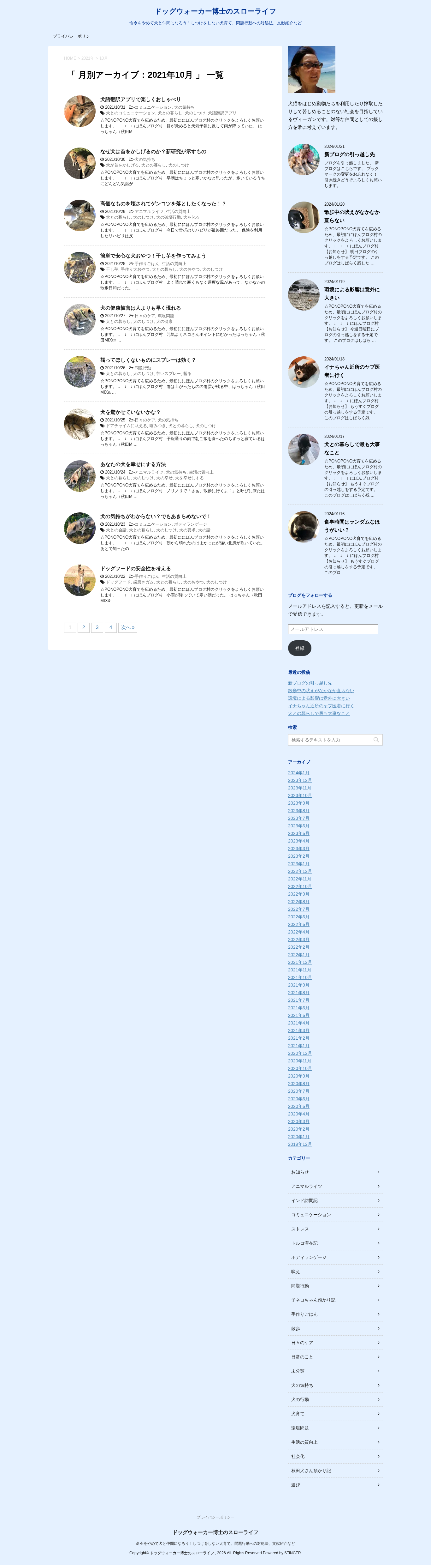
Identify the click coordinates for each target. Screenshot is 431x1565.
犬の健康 (164, 321)
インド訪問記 (304, 1200)
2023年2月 (299, 856)
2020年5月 (299, 1106)
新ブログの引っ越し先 (349, 154)
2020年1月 (299, 1136)
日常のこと (302, 1356)
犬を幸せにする (189, 477)
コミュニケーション (153, 107)
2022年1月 (299, 954)
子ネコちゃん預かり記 (313, 1299)
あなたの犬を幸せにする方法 (133, 464)
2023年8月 (299, 810)
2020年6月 (299, 1098)
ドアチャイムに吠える (126, 425)
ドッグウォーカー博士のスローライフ (215, 11)
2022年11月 (299, 878)
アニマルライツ (149, 211)
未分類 (297, 1371)
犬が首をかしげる (122, 165)
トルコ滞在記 (304, 1243)
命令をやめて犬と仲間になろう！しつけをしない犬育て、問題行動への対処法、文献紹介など (215, 1543)
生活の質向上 (178, 211)
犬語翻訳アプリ (222, 113)
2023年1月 (299, 863)
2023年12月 (300, 780)
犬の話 (204, 530)
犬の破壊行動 (168, 217)
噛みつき (158, 425)
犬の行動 (300, 1399)
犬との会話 (116, 530)
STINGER (292, 1553)
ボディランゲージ (190, 524)
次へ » (127, 627)
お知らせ (300, 1172)
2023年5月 (299, 833)
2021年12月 (300, 962)
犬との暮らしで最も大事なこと (319, 713)
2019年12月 (300, 1144)
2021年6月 (299, 1007)
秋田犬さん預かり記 (311, 1470)
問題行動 (143, 368)
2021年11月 (299, 969)
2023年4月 (299, 840)
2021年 (87, 58)
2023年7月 (299, 818)
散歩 (295, 1328)
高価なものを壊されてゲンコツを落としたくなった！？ (163, 203)
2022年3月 (299, 939)
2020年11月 (299, 1060)
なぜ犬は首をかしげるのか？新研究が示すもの (153, 151)
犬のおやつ (189, 269)
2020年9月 (299, 1076)
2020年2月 (299, 1129)
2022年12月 (300, 871)
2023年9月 (299, 803)
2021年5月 (299, 1015)
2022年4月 (299, 931)
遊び (295, 1484)
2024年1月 (299, 772)
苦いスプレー (168, 373)
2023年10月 (300, 795)
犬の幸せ (164, 477)
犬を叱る (191, 217)
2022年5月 (299, 924)
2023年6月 (299, 825)
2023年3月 (299, 848)
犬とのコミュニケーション (130, 113)
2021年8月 (299, 992)
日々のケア (145, 315)
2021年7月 (299, 1000)
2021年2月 (299, 1038)
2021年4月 (299, 1022)
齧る (187, 373)
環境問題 (166, 315)
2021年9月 (299, 985)
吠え (295, 1271)
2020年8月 (299, 1083)
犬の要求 (187, 530)
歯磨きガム (143, 582)
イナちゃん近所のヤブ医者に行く (321, 705)
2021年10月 (300, 977)
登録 (299, 648)
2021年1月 (299, 1045)
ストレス (300, 1228)
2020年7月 (299, 1091)
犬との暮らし (170, 113)
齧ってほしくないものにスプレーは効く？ (148, 360)
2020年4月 (299, 1113)
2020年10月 (300, 1068)
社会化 (297, 1456)
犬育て (297, 1413)
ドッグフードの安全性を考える (135, 568)
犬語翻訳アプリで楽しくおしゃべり (140, 99)
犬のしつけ (195, 113)
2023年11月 (299, 787)
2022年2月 (299, 947)
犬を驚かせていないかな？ (130, 412)
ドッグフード (118, 582)
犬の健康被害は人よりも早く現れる (140, 308)
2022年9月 (299, 894)
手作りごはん (147, 263)
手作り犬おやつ (135, 269)
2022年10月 (300, 886)
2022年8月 (299, 901)
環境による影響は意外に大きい (319, 698)
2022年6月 (299, 916)
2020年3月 (299, 1121)
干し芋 (112, 269)
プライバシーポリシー (73, 36)
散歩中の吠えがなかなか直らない (321, 690)
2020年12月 (300, 1053)
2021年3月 (299, 1030)
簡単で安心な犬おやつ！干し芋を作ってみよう (153, 255)
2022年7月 (299, 909)
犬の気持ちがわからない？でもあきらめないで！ (155, 516)
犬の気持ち (184, 107)
